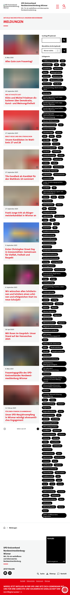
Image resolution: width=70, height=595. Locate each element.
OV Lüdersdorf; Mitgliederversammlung (51, 369)
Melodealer (46, 315)
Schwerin (61, 434)
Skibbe (45, 442)
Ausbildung (46, 69)
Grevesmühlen (47, 178)
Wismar (61, 507)
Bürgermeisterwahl (49, 125)
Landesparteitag (48, 283)
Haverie (45, 197)
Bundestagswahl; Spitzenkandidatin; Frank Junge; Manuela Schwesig (53, 115)
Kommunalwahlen (49, 243)
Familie (61, 155)
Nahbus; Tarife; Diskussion (51, 344)
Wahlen (45, 495)
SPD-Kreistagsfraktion (50, 423)
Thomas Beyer (47, 473)
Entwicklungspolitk (49, 148)
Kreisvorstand (59, 270)
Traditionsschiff (48, 476)
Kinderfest (46, 228)
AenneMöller (47, 65)
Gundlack (46, 188)
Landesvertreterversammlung (52, 296)
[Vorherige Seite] (4, 429)
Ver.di (45, 484)
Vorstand (61, 492)
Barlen (45, 72)
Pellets (53, 400)
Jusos (52, 220)
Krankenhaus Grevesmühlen (52, 251)
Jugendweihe (47, 216)
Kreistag (45, 262)
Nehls (45, 347)
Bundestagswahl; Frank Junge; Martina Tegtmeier (53, 103)
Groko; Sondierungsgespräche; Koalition (53, 183)
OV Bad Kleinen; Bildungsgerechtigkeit (50, 363)
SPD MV (45, 419)
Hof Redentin (47, 201)
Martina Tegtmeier (49, 311)
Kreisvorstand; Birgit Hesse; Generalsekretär (52, 274)
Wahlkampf (55, 495)
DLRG (51, 136)
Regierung (46, 408)
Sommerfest (47, 450)
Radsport (61, 404)
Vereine (60, 484)
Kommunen (47, 247)
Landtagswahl (47, 304)
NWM (45, 340)
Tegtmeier (58, 465)
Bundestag (46, 93)
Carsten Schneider (49, 129)
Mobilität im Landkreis (50, 330)
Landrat (45, 300)
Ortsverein (46, 374)
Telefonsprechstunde (50, 469)
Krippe (45, 279)
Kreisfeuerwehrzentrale (50, 258)
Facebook (46, 152)
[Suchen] (64, 40)
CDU (60, 125)
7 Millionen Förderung (50, 61)
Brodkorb (57, 84)
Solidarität (46, 446)
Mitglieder (61, 323)
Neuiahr (45, 351)
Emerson (56, 144)
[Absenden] (64, 50)
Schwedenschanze (49, 434)
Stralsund (46, 461)
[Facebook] (5, 573)
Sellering (56, 438)
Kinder (56, 224)
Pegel (45, 400)
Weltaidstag (47, 503)
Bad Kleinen (58, 69)
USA (58, 476)
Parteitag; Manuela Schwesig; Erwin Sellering (52, 395)
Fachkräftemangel (49, 155)
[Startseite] (4, 528)
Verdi (52, 484)
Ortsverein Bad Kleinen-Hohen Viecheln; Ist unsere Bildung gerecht (52, 379)
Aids (63, 65)
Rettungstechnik (48, 415)
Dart (58, 136)
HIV (54, 188)
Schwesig (46, 438)
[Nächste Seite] (38, 429)
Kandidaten (46, 224)
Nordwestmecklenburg (50, 359)
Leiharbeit (59, 304)
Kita (55, 228)
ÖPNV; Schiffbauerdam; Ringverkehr (50, 515)
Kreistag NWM (56, 262)
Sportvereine (47, 457)
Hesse (61, 197)
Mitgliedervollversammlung (52, 327)
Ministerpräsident (49, 323)
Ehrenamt (46, 144)
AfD (56, 65)
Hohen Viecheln (48, 205)
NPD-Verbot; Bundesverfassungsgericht (51, 335)
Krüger (53, 279)
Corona (59, 132)
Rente (61, 411)
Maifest (45, 308)
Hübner (59, 205)
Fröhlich (45, 163)
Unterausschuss (48, 480)
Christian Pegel (48, 132)
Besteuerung (57, 76)
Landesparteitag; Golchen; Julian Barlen (53, 287)
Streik (55, 461)
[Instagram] (10, 573)
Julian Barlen (59, 216)
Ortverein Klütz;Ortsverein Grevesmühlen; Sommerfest (52, 386)
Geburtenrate (58, 167)
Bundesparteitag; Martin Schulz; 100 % (53, 88)
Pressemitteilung (48, 404)
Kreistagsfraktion (48, 266)
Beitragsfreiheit (56, 72)
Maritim (54, 308)
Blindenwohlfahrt (56, 80)
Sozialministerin (48, 453)
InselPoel (52, 208)
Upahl (59, 480)
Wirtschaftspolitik (49, 507)
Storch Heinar (59, 457)
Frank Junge (58, 159)
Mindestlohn (47, 319)
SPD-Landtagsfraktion (50, 427)
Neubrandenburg (56, 347)
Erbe (60, 148)
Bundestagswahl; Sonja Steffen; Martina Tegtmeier (53, 109)
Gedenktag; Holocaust (50, 171)
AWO (62, 61)
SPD (59, 415)
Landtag (54, 300)
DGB (44, 136)
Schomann (57, 430)
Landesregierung (48, 292)
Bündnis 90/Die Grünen (50, 121)
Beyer (45, 80)
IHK (44, 208)
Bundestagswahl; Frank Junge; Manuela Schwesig (53, 98)
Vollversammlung (48, 492)
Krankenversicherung (50, 254)
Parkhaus (46, 391)
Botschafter (47, 84)
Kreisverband (47, 270)
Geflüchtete (47, 174)
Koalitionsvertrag (48, 235)
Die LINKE (46, 140)
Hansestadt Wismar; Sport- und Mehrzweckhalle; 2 (53, 192)
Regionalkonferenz (49, 411)
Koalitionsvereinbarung (50, 231)
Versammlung (47, 488)
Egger (55, 140)
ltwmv (45, 511)
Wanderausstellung (49, 499)
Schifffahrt (46, 430)
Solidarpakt (57, 446)
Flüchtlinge (46, 159)
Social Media (55, 442)
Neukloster (46, 355)
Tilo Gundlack (60, 473)
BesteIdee (46, 76)
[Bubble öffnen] (65, 590)
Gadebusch (46, 167)
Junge (45, 220)
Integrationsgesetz (49, 212)
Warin (61, 499)
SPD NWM (55, 419)
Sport (59, 453)
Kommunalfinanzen (49, 239)
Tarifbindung (47, 465)
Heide (54, 197)
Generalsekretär (60, 174)
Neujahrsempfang (58, 351)
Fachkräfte (56, 152)
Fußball (54, 163)
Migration (57, 315)
